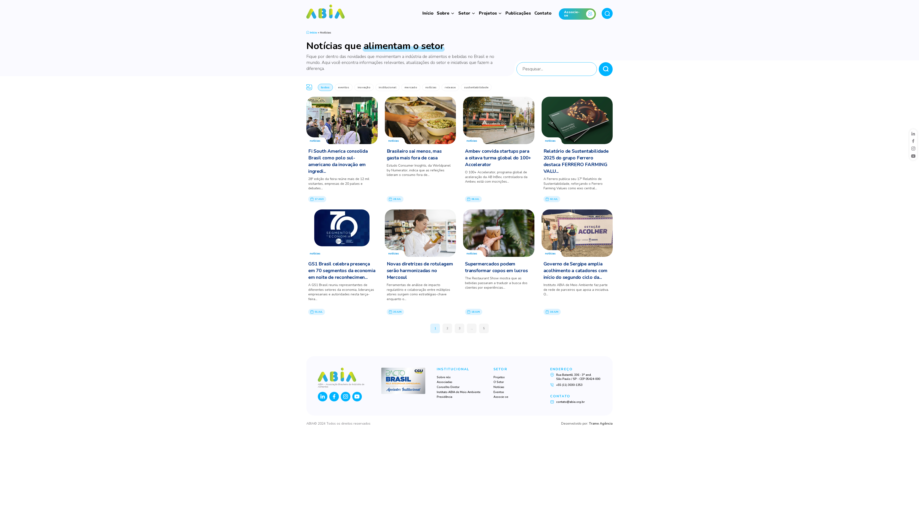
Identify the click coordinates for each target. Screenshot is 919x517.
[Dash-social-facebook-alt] (913, 141)
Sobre (443, 13)
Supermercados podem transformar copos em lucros (496, 267)
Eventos (343, 87)
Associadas (444, 382)
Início (427, 13)
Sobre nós (444, 377)
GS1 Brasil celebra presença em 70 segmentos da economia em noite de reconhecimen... (341, 271)
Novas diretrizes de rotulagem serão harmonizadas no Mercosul (420, 271)
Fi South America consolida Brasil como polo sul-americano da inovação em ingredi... (338, 161)
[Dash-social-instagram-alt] (913, 148)
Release (450, 87)
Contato (542, 13)
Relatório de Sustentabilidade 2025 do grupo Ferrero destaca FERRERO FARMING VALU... (576, 161)
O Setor (498, 382)
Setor (464, 13)
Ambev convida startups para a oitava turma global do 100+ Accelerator (498, 158)
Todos (325, 87)
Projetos (488, 13)
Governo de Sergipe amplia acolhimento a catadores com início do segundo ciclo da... (576, 271)
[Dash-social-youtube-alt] (913, 156)
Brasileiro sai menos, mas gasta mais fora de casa (414, 154)
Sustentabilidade (476, 87)
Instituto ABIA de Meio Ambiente (458, 392)
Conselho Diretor (448, 387)
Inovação (364, 87)
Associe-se (500, 397)
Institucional (387, 87)
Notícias (431, 87)
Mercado (410, 87)
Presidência (444, 397)
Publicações (518, 13)
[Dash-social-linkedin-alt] (913, 133)
